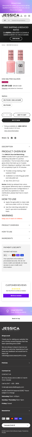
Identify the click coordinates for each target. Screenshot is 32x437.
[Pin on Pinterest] (15, 138)
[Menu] (29, 16)
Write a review (16, 296)
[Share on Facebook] (12, 138)
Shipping (4, 88)
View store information (11, 131)
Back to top (16, 318)
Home (3, 45)
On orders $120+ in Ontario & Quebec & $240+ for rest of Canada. (16, 33)
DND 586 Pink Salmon (12, 45)
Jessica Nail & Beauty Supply (14, 431)
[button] (25, 16)
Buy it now (16, 120)
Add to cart (21, 115)
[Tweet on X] (8, 138)
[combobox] (16, 20)
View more (16, 38)
